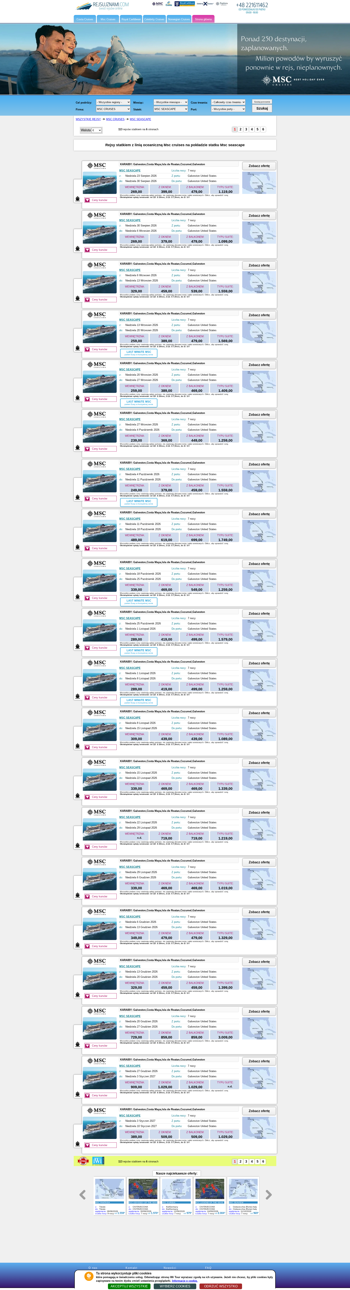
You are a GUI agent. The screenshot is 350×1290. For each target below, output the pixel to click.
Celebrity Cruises (154, 19)
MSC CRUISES (115, 119)
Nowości (170, 1267)
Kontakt (132, 1267)
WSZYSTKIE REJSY (88, 119)
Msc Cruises (108, 19)
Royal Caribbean (131, 19)
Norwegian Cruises (179, 19)
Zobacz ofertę (259, 166)
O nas (93, 1267)
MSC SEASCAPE (140, 119)
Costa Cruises (85, 19)
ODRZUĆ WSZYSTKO (221, 1286)
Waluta (86, 130)
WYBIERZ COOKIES (175, 1286)
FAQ (208, 1267)
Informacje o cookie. (185, 1280)
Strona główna (203, 19)
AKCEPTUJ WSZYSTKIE (129, 1286)
